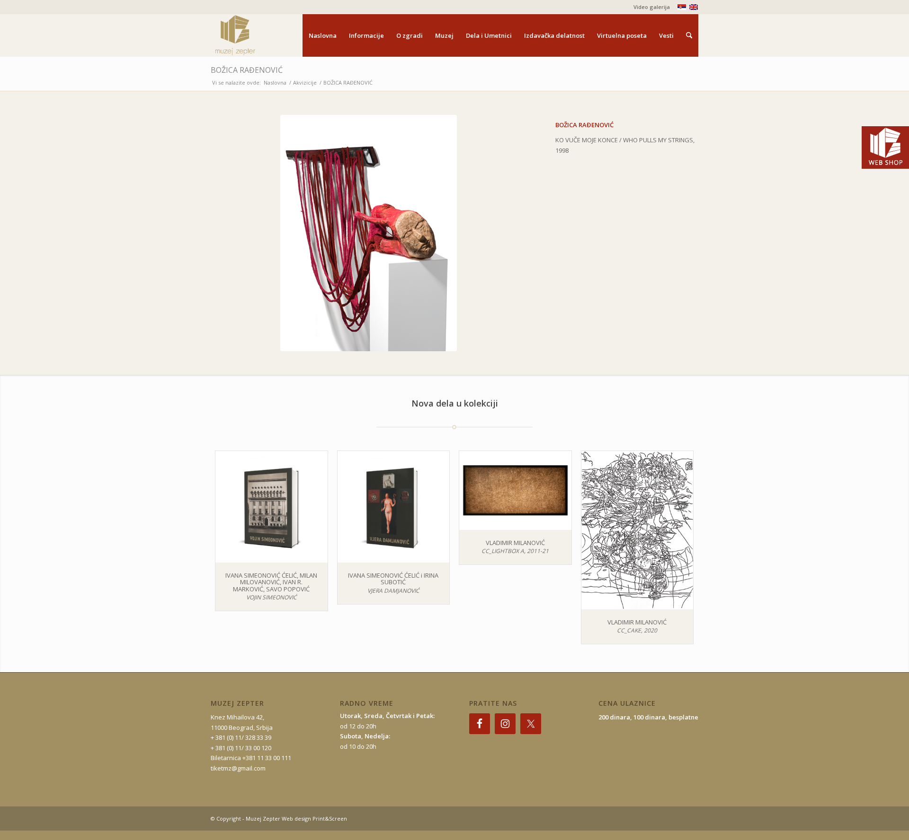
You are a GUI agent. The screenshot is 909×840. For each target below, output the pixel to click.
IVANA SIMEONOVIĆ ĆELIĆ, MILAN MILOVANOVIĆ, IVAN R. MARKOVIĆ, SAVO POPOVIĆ (271, 582)
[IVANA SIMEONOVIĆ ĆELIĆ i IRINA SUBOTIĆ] (394, 507)
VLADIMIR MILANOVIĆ (515, 542)
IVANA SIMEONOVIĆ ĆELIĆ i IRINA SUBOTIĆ (393, 578)
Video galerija (651, 6)
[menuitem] (649, 7)
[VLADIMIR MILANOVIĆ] (515, 490)
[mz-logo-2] (257, 35)
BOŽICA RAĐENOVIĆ (247, 70)
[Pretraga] (689, 35)
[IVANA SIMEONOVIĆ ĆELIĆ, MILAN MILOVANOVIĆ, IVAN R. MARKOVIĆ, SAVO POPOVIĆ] (271, 507)
